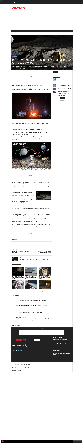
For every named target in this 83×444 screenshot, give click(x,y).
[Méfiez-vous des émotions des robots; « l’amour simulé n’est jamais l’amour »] (18, 284)
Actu (20, 31)
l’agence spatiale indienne (17, 195)
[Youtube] (71, 3)
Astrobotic (33, 207)
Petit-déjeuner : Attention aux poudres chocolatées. (21, 252)
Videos (34, 31)
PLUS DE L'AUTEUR (24, 264)
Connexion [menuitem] (5, 0)
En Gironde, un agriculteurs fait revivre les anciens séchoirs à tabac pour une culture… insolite (64, 81)
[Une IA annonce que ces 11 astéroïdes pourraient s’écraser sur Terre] (18, 271)
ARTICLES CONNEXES (16, 264)
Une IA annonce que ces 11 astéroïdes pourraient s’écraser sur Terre (18, 277)
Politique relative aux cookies (26, 442)
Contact (33, 2)
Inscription (28, 2)
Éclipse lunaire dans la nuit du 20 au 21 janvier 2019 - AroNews (28, 310)
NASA (20, 208)
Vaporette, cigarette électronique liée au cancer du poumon (30, 291)
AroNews (14, 68)
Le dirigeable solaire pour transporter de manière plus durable (30, 277)
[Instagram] (68, 3)
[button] (70, 31)
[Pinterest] (18, 72)
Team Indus (29, 201)
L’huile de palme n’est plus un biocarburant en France (44, 252)
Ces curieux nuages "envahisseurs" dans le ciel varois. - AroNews (28, 305)
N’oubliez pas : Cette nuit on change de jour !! (44, 291)
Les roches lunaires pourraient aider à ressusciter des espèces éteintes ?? (44, 277)
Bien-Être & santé (28, 288)
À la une (26, 275)
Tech (24, 31)
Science (16, 33)
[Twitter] (69, 3)
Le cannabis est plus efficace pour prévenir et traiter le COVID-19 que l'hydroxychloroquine (63, 93)
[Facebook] (66, 3)
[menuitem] (1, 1)
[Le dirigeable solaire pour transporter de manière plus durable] (31, 271)
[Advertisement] (50, 7)
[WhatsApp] (21, 72)
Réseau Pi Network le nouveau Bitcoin (64, 88)
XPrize (29, 207)
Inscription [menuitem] (9, 0)
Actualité (15, 31)
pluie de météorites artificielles (24, 226)
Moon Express (14, 202)
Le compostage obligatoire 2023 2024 (64, 85)
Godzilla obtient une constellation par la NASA (31, 230)
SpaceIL (13, 199)
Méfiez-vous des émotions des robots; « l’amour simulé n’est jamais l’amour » (17, 291)
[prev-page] (48, 264)
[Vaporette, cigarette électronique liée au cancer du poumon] (31, 284)
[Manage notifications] (3, 441)
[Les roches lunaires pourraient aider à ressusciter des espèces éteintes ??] (45, 271)
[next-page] (50, 264)
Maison (29, 31)
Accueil (13, 33)
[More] (24, 72)
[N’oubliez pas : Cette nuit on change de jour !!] (45, 284)
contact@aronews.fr (21, 350)
